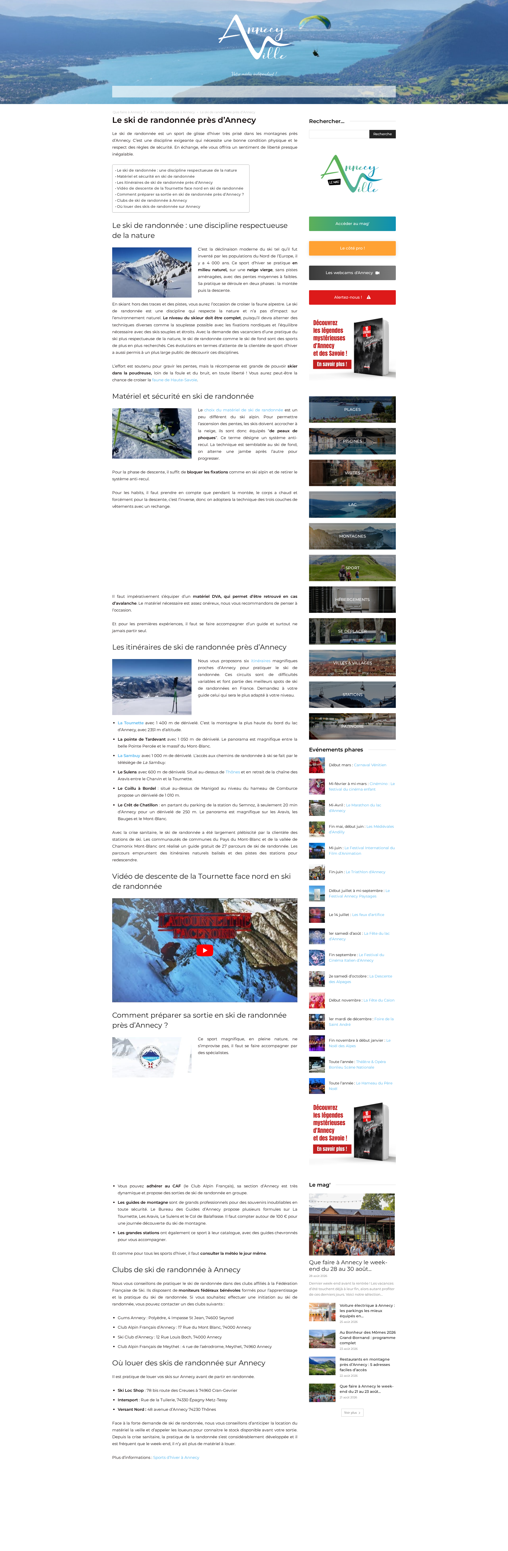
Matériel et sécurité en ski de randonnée (156, 176)
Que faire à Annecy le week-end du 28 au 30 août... (348, 1265)
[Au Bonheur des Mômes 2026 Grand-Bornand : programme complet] (322, 1339)
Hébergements (352, 599)
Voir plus (350, 1412)
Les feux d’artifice (368, 914)
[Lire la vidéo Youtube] (204, 950)
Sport (353, 567)
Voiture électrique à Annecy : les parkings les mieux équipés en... (367, 1310)
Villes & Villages (352, 662)
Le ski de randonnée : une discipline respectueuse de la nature (177, 170)
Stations (352, 694)
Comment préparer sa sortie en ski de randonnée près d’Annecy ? (180, 194)
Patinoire (352, 726)
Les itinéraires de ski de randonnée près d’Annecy (165, 182)
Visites (352, 472)
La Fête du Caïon (379, 1000)
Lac (352, 504)
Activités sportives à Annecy (172, 112)
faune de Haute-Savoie (174, 379)
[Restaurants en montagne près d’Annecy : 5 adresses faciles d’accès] (322, 1366)
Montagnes (352, 536)
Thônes (233, 771)
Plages (352, 409)
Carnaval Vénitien (370, 765)
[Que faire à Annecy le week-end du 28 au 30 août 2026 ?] (352, 1224)
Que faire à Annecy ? (129, 112)
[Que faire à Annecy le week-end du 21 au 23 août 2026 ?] (322, 1393)
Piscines (352, 441)
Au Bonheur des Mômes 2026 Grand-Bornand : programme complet (368, 1337)
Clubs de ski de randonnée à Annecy (152, 200)
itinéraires (260, 660)
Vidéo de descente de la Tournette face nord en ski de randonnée (180, 188)
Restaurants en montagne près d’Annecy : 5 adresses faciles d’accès (365, 1364)
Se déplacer (352, 631)
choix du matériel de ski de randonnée (243, 409)
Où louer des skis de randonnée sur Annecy (158, 206)
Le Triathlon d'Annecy (365, 871)
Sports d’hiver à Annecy (176, 1457)
